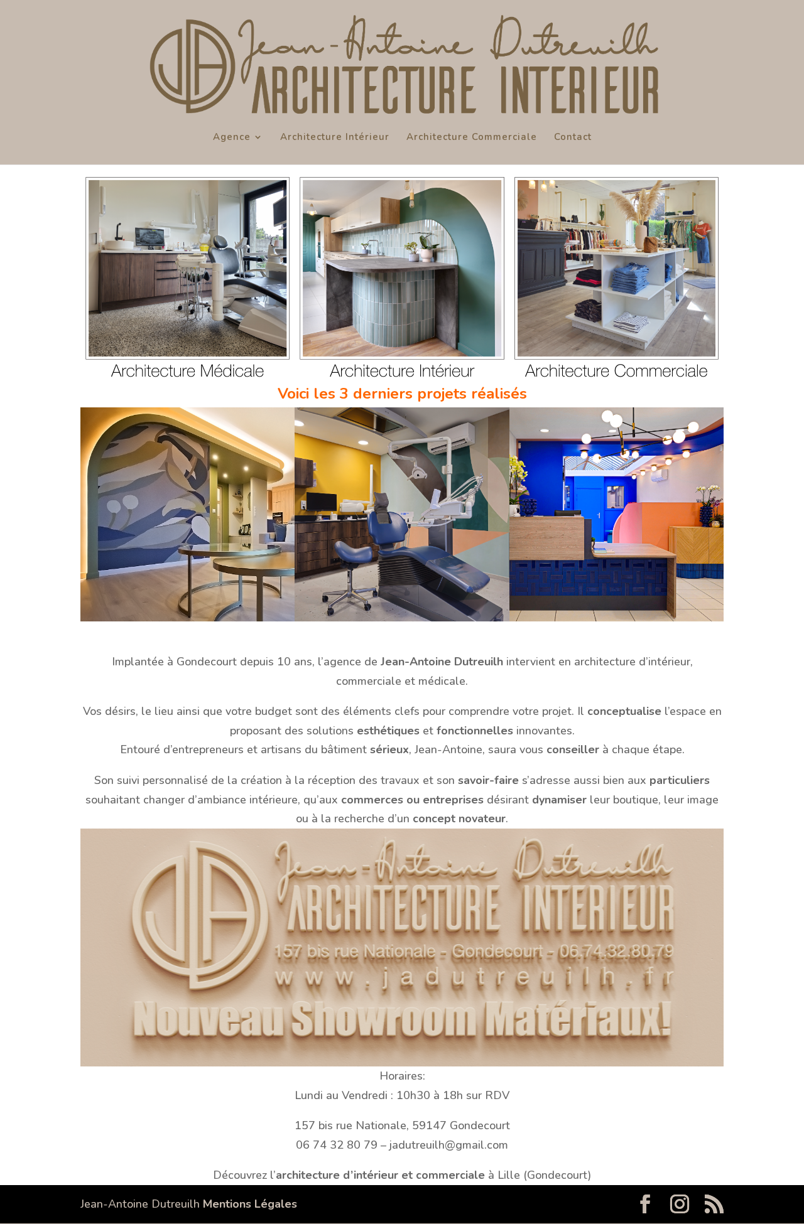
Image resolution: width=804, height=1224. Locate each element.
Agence (232, 137)
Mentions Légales (250, 1203)
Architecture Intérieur (334, 137)
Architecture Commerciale (471, 137)
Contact (573, 137)
